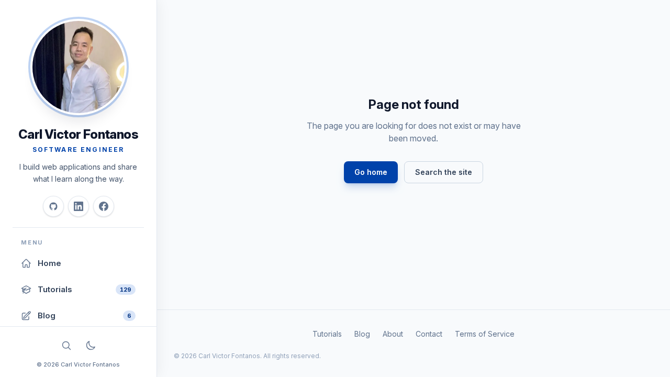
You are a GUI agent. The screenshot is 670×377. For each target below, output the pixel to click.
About (393, 333)
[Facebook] (103, 206)
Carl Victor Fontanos (78, 134)
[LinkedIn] (78, 206)
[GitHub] (53, 206)
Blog (362, 333)
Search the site (443, 172)
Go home (370, 172)
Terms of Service (485, 333)
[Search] (66, 345)
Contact (429, 333)
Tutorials (327, 333)
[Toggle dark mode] (90, 345)
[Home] (78, 67)
